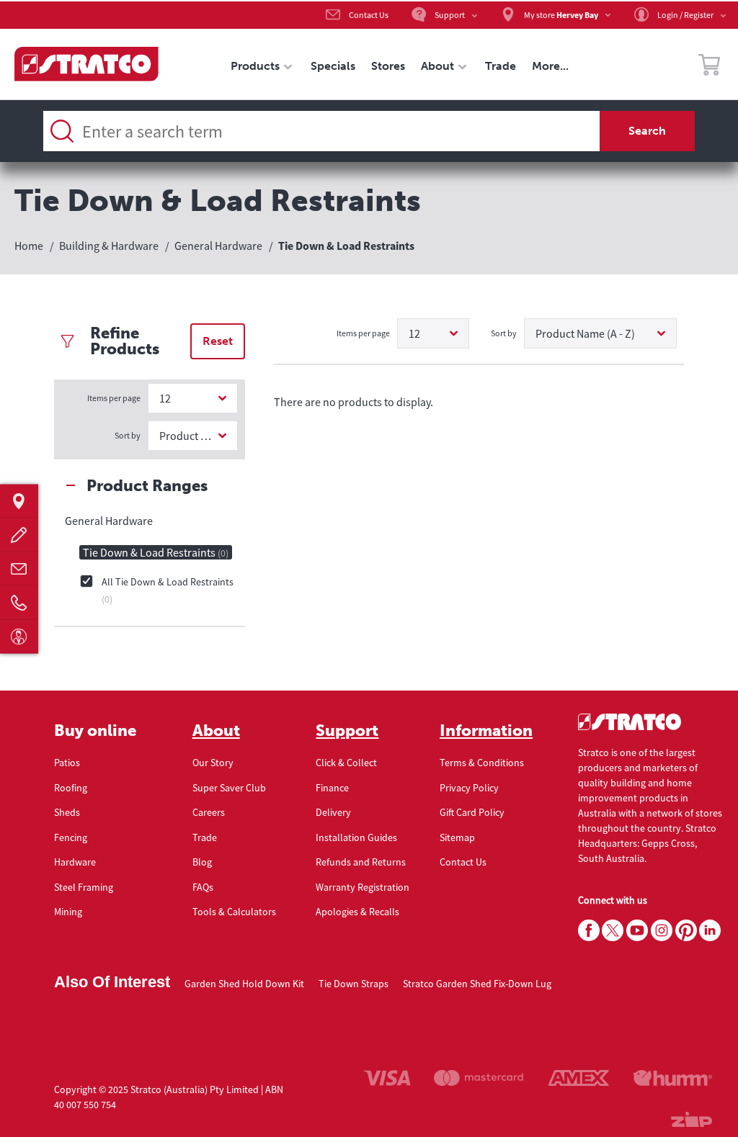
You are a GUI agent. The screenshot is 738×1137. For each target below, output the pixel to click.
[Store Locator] (19, 501)
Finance (332, 787)
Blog (202, 861)
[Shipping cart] (709, 67)
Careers (208, 812)
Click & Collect (346, 762)
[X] (612, 931)
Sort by (128, 435)
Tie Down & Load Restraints (155, 552)
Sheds (67, 812)
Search (647, 131)
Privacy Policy (469, 787)
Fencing (70, 837)
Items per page (114, 397)
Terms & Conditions (482, 762)
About (216, 731)
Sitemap (457, 837)
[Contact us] (19, 568)
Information (486, 731)
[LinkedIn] (710, 931)
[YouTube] (637, 931)
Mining (68, 911)
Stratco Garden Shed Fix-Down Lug (477, 983)
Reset (218, 341)
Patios (67, 762)
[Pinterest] (686, 931)
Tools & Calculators (234, 911)
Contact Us (463, 861)
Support (347, 731)
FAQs (202, 887)
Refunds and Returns (361, 861)
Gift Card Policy (472, 812)
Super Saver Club (229, 787)
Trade (204, 837)
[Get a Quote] (19, 535)
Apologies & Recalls (357, 911)
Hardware (75, 861)
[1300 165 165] (19, 602)
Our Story (213, 762)
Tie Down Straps (353, 983)
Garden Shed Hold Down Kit (244, 983)
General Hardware (109, 520)
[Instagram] (661, 931)
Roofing (70, 787)
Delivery (333, 812)
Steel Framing (83, 887)
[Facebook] (589, 931)
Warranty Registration (362, 887)
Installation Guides (356, 837)
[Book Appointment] (19, 636)
